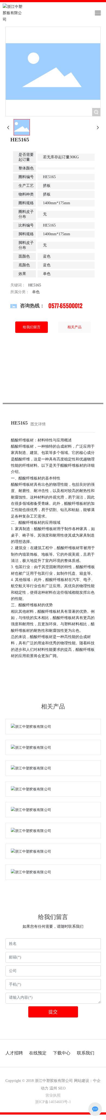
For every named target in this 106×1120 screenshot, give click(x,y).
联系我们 (85, 1053)
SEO (62, 1088)
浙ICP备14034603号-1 (53, 1102)
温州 (53, 1088)
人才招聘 (14, 1053)
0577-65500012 (65, 306)
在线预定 (37, 1053)
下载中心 (61, 1053)
